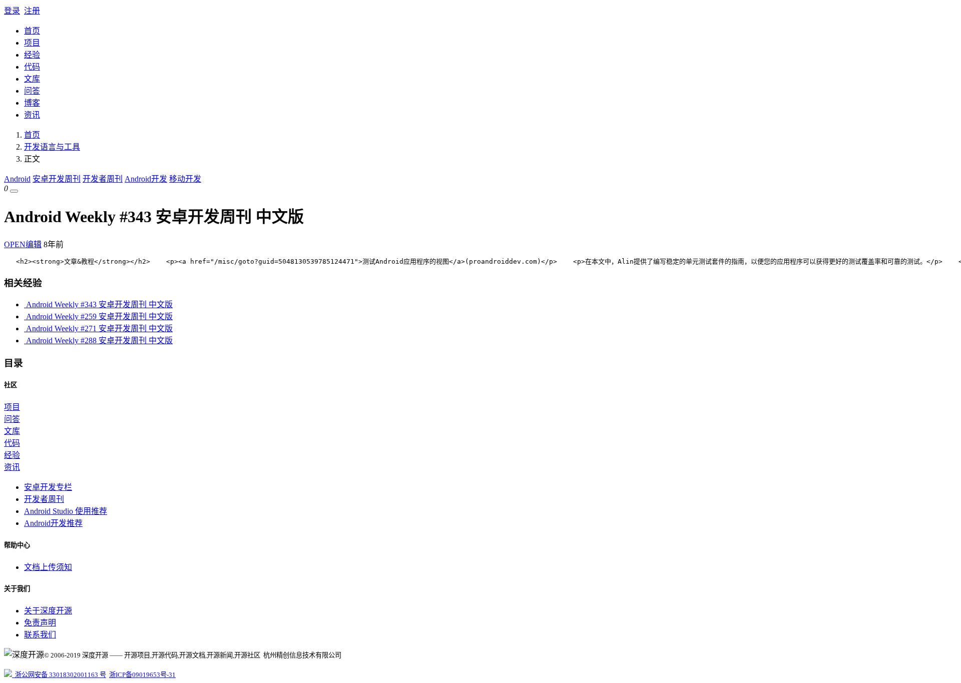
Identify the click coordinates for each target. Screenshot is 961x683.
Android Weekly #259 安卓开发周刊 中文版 (98, 316)
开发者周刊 (103, 179)
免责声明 (40, 622)
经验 (32, 55)
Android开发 (146, 179)
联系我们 (40, 634)
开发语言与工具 (52, 147)
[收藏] (14, 191)
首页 (32, 31)
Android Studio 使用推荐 (65, 511)
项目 (32, 43)
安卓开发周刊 (57, 179)
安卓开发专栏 (48, 487)
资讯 (32, 115)
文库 (32, 79)
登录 (12, 11)
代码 (32, 67)
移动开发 (185, 179)
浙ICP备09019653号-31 (142, 674)
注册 (32, 11)
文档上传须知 (48, 567)
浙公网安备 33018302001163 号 (59, 674)
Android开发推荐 (53, 523)
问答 (32, 91)
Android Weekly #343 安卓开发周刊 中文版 (98, 304)
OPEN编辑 (23, 244)
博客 (32, 103)
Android (17, 179)
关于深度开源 (48, 610)
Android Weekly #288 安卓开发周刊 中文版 (98, 340)
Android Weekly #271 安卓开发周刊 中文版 (98, 328)
